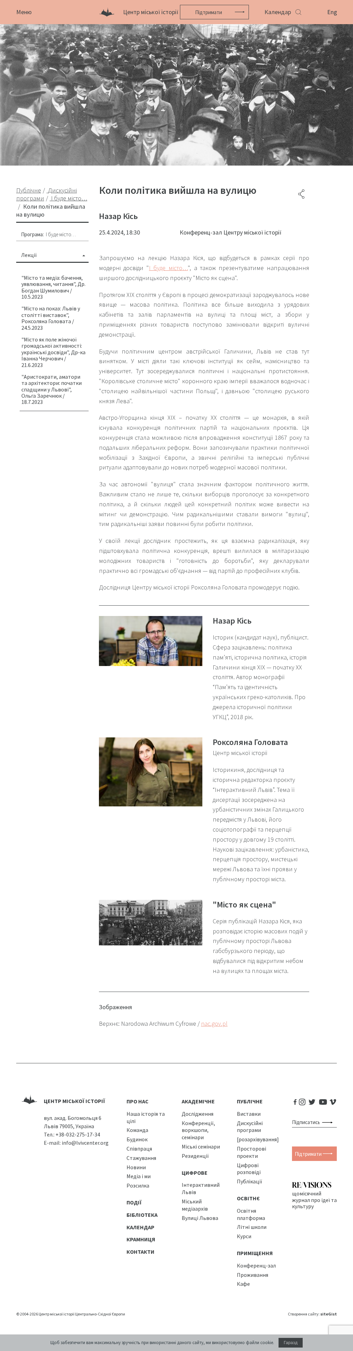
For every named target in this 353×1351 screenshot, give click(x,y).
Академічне (198, 1101)
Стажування (141, 1157)
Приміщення (255, 1253)
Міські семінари (201, 1146)
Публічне (250, 1101)
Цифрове (195, 1172)
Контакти (140, 1251)
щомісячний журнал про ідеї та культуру (314, 1199)
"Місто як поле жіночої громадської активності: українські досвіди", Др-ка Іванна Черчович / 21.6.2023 (53, 352)
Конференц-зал (256, 1265)
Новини (136, 1167)
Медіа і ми (139, 1176)
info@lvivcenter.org (85, 1142)
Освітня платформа (251, 1214)
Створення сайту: (312, 1314)
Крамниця (141, 1239)
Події (134, 1202)
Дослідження (197, 1113)
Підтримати (208, 12)
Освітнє (248, 1198)
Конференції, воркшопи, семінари (198, 1130)
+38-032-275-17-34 (78, 1134)
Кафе (243, 1283)
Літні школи (251, 1226)
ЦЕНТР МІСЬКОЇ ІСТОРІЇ (74, 1101)
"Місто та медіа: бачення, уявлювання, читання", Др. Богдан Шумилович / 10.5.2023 (53, 287)
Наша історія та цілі (146, 1117)
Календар (277, 12)
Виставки (249, 1113)
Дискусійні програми (250, 1127)
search (329, 1122)
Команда (137, 1129)
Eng (332, 12)
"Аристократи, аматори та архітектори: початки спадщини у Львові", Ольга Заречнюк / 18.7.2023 (51, 389)
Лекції (29, 254)
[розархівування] (258, 1139)
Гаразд (290, 1342)
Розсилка (138, 1185)
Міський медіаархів (195, 1205)
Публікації (249, 1181)
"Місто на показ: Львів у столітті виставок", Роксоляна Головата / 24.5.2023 (50, 318)
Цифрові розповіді (249, 1169)
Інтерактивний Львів (201, 1188)
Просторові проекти (251, 1152)
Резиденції (195, 1155)
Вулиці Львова (200, 1217)
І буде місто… (61, 234)
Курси (244, 1236)
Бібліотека (142, 1214)
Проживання (252, 1274)
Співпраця (139, 1148)
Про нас (138, 1101)
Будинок (137, 1139)
